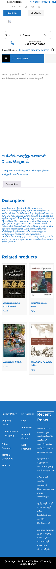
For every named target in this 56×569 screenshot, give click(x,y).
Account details (25, 436)
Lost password (26, 447)
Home (4, 74)
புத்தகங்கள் (14, 74)
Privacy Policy (9, 414)
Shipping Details (6, 423)
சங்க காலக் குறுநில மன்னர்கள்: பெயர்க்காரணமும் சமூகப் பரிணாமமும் (45, 487)
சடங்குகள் (6, 174)
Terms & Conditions (7, 457)
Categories (20, 58)
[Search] (45, 35)
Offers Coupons (6, 446)
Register (12, 13)
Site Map (6, 465)
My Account (27, 414)
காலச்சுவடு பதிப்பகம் (39, 170)
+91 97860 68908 (35, 44)
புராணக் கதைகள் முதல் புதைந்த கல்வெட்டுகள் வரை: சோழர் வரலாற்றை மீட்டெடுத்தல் (45, 540)
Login (37, 13)
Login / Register (14, 2)
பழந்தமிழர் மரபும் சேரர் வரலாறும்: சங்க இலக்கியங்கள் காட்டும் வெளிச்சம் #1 (45, 513)
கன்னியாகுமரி (42, 74)
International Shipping (11, 433)
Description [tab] (12, 184)
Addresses (27, 427)
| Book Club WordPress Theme (33, 561)
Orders (25, 421)
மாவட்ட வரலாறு (28, 74)
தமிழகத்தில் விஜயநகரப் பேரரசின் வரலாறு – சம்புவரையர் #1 (45, 465)
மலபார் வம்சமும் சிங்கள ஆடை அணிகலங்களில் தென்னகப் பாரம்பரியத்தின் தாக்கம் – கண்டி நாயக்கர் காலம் (45, 440)
